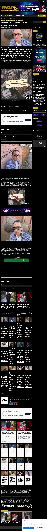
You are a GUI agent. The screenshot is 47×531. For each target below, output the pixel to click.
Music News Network (17, 15)
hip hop (27, 490)
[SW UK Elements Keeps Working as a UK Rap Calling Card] (4, 319)
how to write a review (4, 491)
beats (6, 490)
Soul (19, 501)
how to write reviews (11, 491)
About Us (23, 15)
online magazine (11, 499)
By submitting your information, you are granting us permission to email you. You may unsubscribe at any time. (16, 136)
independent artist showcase (24, 491)
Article (2, 20)
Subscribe (28, 120)
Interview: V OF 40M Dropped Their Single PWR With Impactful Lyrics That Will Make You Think (24, 506)
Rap (13, 500)
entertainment (19, 490)
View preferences (40, 527)
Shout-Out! (19, 20)
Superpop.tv (27, 501)
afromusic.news (5, 489)
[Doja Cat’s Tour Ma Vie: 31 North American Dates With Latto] (28, 368)
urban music (10, 502)
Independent (4, 299)
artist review (19, 489)
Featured (9, 20)
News (16, 20)
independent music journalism (5, 493)
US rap (14, 502)
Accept (29, 527)
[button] (45, 520)
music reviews (8, 498)
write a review (17, 502)
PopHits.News (3, 500)
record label (20, 500)
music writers (12, 498)
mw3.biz (16, 498)
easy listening (14, 490)
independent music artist (25, 492)
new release (22, 498)
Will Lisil (3, 27)
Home (2, 15)
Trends (22, 20)
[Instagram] (42, 1)
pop (23, 499)
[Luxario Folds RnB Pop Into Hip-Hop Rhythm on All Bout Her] (12, 319)
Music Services (9, 15)
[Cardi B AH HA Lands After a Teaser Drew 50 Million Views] (20, 368)
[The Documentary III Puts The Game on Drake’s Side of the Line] (24, 297)
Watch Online (43, 15)
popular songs (8, 500)
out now (21, 499)
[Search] (36, 16)
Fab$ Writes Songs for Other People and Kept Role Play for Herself (6, 516)
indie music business (14, 494)
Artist (4, 20)
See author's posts (13, 401)
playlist (11, 110)
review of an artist (6, 501)
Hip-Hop (12, 20)
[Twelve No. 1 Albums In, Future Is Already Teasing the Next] (28, 319)
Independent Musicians (22, 493)
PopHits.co (29, 499)
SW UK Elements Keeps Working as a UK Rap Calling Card (27, 516)
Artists (6, 20)
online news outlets (16, 499)
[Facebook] (39, 1)
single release (16, 501)
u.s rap (7, 502)
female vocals (23, 490)
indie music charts (26, 494)
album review (10, 489)
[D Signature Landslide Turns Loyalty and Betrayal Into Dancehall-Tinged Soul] (12, 368)
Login (5, 15)
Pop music (26, 499)
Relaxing (24, 500)
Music (14, 20)
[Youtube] (45, 1)
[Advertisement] (33, 8)
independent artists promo (11, 492)
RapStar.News (16, 500)
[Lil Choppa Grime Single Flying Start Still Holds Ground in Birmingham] (21, 344)
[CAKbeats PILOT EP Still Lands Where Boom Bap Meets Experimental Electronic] (5, 368)
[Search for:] (38, 22)
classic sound (9, 490)
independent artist (16, 491)
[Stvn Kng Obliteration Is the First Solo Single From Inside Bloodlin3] (4, 344)
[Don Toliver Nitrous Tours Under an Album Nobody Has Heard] (28, 344)
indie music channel (20, 494)
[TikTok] (43, 1)
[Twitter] (40, 1)
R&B (3, 301)
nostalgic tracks (6, 499)
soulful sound (23, 501)
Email (2, 132)
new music (19, 498)
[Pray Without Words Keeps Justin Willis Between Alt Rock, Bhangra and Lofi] (20, 319)
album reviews (15, 489)
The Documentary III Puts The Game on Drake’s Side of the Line (16, 516)
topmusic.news (3, 502)
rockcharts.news (12, 501)
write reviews (22, 502)
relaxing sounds (28, 500)
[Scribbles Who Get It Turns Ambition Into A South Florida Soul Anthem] (12, 344)
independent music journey (14, 493)
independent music (18, 492)
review (2, 501)
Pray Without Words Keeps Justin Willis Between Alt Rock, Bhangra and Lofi (39, 88)
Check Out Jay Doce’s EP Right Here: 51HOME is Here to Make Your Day (7, 505)
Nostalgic (26, 498)
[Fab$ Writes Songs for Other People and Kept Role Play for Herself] (8, 426)
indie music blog (9, 494)
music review (3, 498)
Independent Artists (4, 492)
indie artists (27, 493)
